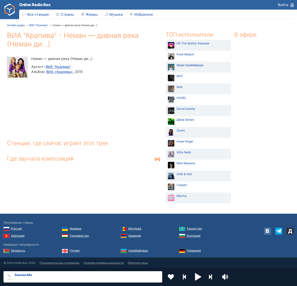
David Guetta (186, 108)
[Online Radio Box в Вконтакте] (267, 231)
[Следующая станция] (212, 277)
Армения (134, 235)
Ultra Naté (184, 152)
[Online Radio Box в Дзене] (290, 231)
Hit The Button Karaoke (193, 43)
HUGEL (182, 98)
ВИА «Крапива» (59, 71)
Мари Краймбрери (190, 65)
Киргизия (18, 235)
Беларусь (18, 250)
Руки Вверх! (185, 54)
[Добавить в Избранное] (171, 277)
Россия (16, 228)
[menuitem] (36, 14)
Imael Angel (185, 141)
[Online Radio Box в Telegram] (278, 231)
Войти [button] (283, 5)
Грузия (75, 250)
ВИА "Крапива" (58, 66)
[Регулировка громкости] (225, 277)
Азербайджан (138, 250)
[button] (198, 277)
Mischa (182, 196)
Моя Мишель (186, 163)
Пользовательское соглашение (60, 262)
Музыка (116, 14)
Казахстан (194, 228)
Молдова (134, 228)
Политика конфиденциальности (104, 262)
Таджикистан (79, 235)
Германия (194, 250)
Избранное (143, 14)
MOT (180, 76)
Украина (75, 228)
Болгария (193, 235)
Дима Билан (185, 119)
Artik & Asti (184, 174)
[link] (9, 9)
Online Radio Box (34, 4)
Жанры (92, 14)
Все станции (38, 14)
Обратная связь (138, 262)
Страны (67, 14)
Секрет (182, 185)
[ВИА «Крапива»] (17, 67)
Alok (179, 87)
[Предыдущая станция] (184, 277)
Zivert (181, 130)
